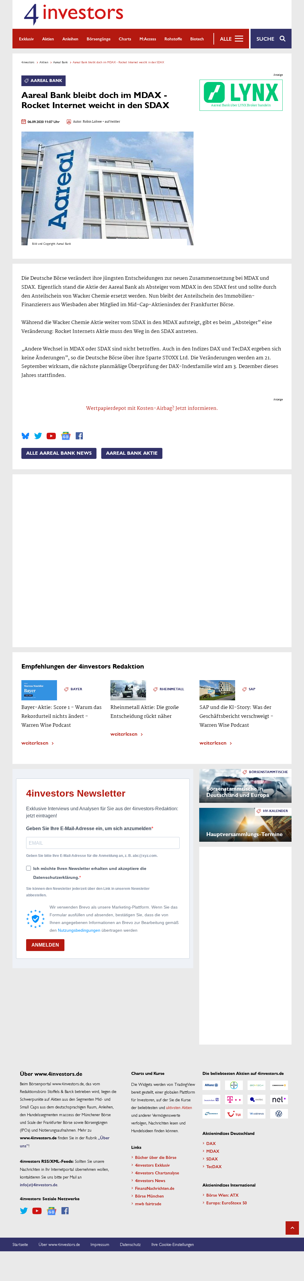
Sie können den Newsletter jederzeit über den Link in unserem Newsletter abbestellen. (88, 892)
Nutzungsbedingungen (79, 930)
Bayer (76, 689)
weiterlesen (34, 742)
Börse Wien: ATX (222, 1195)
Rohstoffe (173, 39)
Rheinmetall (172, 689)
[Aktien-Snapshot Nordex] (211, 1114)
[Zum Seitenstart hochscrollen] (292, 1228)
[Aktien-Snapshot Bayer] (234, 1085)
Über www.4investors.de (59, 1244)
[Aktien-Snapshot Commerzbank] (279, 1085)
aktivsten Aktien (179, 1107)
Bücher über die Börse (155, 1157)
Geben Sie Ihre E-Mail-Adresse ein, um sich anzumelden (88, 828)
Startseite (20, 1244)
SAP (252, 689)
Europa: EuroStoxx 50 (226, 1203)
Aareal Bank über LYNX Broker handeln (241, 105)
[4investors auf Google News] (66, 436)
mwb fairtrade (148, 1203)
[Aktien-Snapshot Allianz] (211, 1085)
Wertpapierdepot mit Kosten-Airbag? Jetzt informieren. (152, 409)
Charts (125, 39)
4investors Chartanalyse (157, 1173)
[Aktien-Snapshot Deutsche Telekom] (234, 1099)
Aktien (48, 39)
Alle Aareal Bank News (59, 453)
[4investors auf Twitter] (38, 436)
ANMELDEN (45, 944)
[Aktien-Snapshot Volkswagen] (279, 1114)
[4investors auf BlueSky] (25, 436)
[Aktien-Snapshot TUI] (234, 1114)
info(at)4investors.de (38, 1184)
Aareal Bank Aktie (132, 453)
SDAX (212, 1159)
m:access (148, 39)
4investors (27, 62)
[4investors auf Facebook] (79, 436)
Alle (226, 38)
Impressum (100, 1244)
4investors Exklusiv (152, 1165)
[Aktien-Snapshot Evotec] (256, 1099)
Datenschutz (130, 1244)
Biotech (197, 39)
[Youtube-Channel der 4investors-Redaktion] (51, 436)
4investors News (150, 1180)
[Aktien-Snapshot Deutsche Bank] (211, 1099)
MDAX (212, 1151)
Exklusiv (26, 39)
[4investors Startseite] (73, 14)
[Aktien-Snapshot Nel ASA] (279, 1099)
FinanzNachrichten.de (154, 1188)
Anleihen (70, 39)
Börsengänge (98, 39)
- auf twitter (111, 121)
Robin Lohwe (92, 121)
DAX (211, 1143)
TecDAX (214, 1166)
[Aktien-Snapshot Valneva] (256, 1114)
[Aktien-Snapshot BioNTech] (256, 1085)
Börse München (149, 1196)
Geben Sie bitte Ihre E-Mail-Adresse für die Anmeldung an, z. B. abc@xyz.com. (92, 856)
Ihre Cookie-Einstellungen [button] (172, 1244)
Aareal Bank (60, 62)
